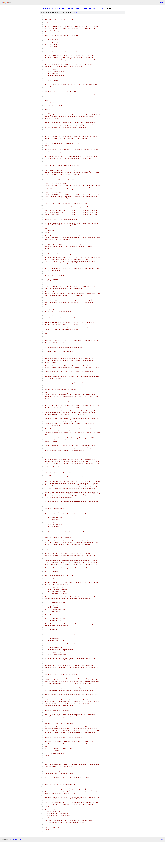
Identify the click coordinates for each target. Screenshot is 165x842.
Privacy (15, 839)
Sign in (161, 3)
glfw (58, 8)
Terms (20, 839)
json (162, 839)
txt (158, 839)
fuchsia (43, 8)
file (75, 12)
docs (101, 8)
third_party (51, 8)
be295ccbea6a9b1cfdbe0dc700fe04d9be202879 (79, 8)
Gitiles (10, 839)
